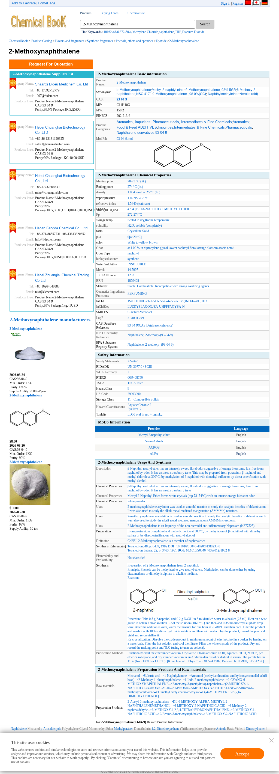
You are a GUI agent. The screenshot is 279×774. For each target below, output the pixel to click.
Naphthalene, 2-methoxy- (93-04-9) (151, 344)
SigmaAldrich (154, 441)
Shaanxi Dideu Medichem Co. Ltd (61, 84)
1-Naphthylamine (175, 676)
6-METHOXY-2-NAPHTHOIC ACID (199, 706)
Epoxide (161, 41)
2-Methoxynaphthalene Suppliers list (43, 74)
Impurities (165, 127)
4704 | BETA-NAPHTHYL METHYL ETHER (158, 209)
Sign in (225, 3)
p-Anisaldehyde (51, 729)
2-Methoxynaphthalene (184, 41)
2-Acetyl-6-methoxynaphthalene (148, 702)
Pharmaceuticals (239, 127)
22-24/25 (133, 361)
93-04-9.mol (125, 139)
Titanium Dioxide (193, 32)
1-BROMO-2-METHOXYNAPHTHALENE (204, 688)
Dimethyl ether (255, 729)
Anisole (221, 729)
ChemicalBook (18, 41)
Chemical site (136, 13)
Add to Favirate (23, 3)
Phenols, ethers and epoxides (134, 41)
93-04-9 (161, 133)
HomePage (46, 3)
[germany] (265, 3)
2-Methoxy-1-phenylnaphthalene (159, 680)
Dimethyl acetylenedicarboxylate (179, 692)
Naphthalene (19, 729)
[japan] (256, 3)
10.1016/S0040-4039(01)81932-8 (208, 550)
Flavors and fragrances (69, 41)
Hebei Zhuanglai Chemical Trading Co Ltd (62, 278)
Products (86, 13)
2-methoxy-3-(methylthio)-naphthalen (196, 684)
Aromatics (241, 122)
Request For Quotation (51, 64)
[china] (248, 3)
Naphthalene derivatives (135, 133)
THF (178, 32)
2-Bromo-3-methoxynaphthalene (181, 714)
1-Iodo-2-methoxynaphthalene (204, 680)
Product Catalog (41, 41)
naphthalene (166, 32)
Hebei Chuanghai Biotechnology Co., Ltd (60, 178)
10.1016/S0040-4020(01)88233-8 (198, 546)
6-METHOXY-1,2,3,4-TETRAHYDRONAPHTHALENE (190, 710)
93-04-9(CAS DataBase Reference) (150, 325)
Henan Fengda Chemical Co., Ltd (61, 228)
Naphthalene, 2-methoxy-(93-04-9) (150, 335)
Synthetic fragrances (100, 41)
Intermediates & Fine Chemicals (199, 127)
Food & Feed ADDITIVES (137, 127)
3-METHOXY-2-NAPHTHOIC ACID (231, 714)
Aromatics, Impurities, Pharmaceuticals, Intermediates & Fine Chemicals (174, 122)
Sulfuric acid (152, 676)
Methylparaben (123, 729)
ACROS (154, 447)
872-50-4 (126, 32)
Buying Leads (110, 13)
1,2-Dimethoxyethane (165, 729)
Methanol (134, 676)
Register (237, 3)
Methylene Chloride (145, 32)
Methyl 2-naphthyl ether (153, 435)
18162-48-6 (111, 32)
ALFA (154, 454)
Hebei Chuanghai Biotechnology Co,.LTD (60, 130)
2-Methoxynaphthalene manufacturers (50, 319)
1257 (131, 275)
